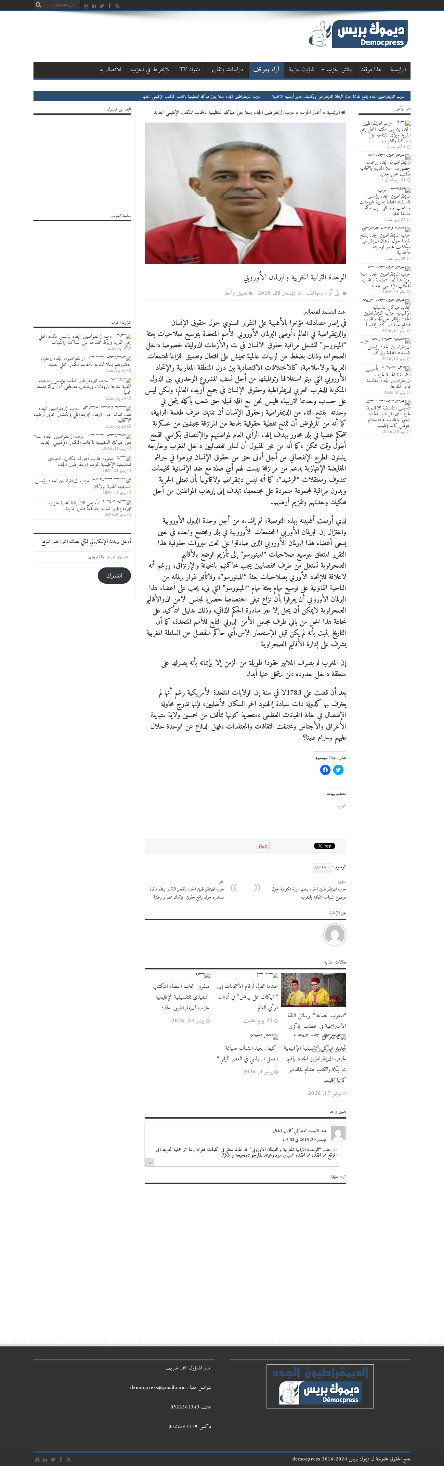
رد (149, 1162)
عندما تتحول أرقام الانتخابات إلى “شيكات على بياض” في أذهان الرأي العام (247, 997)
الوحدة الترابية (322, 867)
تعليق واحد (235, 293)
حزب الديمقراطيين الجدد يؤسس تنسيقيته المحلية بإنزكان (385, 347)
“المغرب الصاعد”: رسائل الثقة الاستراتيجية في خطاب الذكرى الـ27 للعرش (317, 1026)
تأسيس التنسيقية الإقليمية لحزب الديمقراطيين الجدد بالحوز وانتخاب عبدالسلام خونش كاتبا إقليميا (389, 417)
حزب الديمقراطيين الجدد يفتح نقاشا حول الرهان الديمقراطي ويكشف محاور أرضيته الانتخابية (372, 96)
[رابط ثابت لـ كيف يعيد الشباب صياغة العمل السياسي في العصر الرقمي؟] (263, 1034)
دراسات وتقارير (227, 69)
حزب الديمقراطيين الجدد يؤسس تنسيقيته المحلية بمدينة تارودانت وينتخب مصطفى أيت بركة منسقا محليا (385, 202)
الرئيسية (398, 69)
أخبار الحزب (310, 112)
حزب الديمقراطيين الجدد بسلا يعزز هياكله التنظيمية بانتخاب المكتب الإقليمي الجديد (235, 96)
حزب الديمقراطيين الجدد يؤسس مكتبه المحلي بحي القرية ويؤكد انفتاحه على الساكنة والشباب (385, 132)
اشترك (114, 575)
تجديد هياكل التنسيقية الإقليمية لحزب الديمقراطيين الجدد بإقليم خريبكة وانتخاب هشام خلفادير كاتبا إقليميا (315, 1064)
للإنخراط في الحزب (150, 69)
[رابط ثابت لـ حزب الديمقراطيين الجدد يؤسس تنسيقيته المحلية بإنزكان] (391, 338)
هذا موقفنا (370, 69)
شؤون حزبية (301, 69)
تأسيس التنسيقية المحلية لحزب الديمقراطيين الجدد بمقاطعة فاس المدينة (388, 378)
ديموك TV (190, 69)
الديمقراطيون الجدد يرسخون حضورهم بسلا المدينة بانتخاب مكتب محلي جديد (385, 168)
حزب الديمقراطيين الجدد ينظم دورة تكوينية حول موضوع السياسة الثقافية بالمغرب (308, 890)
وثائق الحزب (339, 69)
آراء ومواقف (266, 69)
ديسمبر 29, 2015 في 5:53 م (305, 1140)
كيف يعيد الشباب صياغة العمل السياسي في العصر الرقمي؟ (247, 1053)
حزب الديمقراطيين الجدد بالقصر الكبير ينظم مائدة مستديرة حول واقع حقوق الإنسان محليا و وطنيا (187, 890)
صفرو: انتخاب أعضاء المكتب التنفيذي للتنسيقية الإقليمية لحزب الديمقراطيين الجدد (181, 997)
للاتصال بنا (110, 69)
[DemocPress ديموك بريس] (358, 48)
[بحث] (38, 5)
